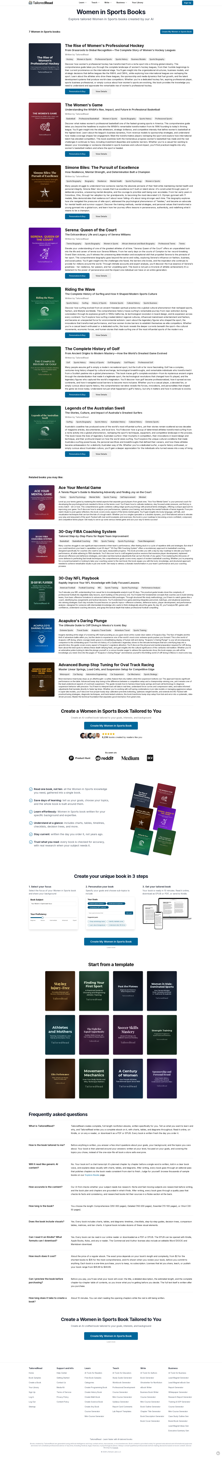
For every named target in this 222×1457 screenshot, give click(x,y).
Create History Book (93, 1392)
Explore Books (92, 1175)
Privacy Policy (63, 1397)
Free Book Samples (93, 1378)
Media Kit (60, 1387)
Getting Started (63, 1378)
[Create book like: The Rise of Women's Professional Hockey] (142, 797)
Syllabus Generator (121, 1402)
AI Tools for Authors (148, 1373)
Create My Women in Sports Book (177, 32)
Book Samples (35, 1378)
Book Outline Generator (150, 1407)
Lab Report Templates (122, 1411)
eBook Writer (146, 1387)
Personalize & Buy (77, 91)
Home (31, 1373)
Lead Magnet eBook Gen (179, 1382)
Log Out (32, 1402)
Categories (89, 1382)
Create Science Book (94, 1402)
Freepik (115, 1448)
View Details (101, 91)
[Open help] (218, 1453)
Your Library (137, 2)
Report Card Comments (122, 1407)
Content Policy (63, 1402)
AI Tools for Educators (122, 1373)
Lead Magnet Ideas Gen (178, 1426)
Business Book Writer (149, 1392)
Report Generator (175, 1387)
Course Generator (92, 1411)
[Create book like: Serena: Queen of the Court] (164, 819)
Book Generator (147, 1378)
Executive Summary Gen (178, 1431)
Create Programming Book (96, 1387)
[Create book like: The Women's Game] (164, 797)
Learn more (111, 947)
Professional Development (124, 1387)
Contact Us (61, 1382)
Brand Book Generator (178, 1421)
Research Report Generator (180, 1397)
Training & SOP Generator (179, 1402)
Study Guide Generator (122, 1378)
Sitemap (32, 1407)
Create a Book (35, 1382)
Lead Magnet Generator (178, 1378)
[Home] (41, 3)
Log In (31, 1397)
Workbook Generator (122, 1382)
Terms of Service (64, 1392)
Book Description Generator (152, 1416)
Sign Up (187, 3)
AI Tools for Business (177, 1373)
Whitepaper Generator (178, 1392)
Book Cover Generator (150, 1421)
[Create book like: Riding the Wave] (142, 842)
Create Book (60, 1005)
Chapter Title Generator (150, 1411)
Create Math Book (92, 1397)
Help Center (62, 1373)
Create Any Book (92, 1407)
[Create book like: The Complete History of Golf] (164, 842)
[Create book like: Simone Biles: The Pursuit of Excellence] (142, 819)
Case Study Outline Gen (178, 1416)
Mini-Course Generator (94, 1416)
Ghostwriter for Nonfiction (151, 1382)
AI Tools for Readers (93, 1373)
